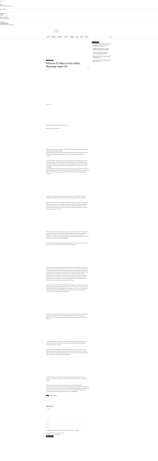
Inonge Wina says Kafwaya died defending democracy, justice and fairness (101, 45)
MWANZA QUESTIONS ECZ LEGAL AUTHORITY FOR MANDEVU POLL (102, 57)
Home (47, 40)
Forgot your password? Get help (6, 15)
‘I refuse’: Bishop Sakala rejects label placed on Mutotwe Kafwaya (102, 61)
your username (3, 9)
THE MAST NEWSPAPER (53, 395)
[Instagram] (106, 26)
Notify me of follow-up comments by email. (55, 432)
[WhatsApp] (56, 71)
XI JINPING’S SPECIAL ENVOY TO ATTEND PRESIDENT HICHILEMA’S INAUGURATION (101, 49)
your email (2, 21)
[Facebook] (104, 26)
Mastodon (2, 0)
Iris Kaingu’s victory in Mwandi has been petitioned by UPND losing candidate (100, 53)
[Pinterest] (53, 71)
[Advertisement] (67, 50)
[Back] (0, 3)
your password (3, 13)
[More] (58, 71)
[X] (108, 26)
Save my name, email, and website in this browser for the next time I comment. (63, 430)
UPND (52, 60)
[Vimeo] (109, 26)
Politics (50, 40)
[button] (110, 36)
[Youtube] (111, 26)
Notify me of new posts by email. (53, 434)
